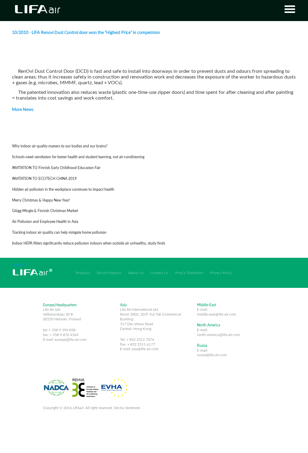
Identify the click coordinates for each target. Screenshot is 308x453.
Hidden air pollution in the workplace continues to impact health (63, 189)
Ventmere (132, 408)
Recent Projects (109, 273)
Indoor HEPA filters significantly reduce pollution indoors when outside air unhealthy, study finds (88, 243)
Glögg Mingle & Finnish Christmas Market (45, 211)
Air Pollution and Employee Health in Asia (45, 221)
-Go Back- (18, 264)
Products (83, 273)
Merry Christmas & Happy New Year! (41, 200)
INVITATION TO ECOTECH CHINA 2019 (44, 178)
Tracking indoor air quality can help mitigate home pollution (59, 232)
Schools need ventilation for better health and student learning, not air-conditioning (78, 157)
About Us (135, 273)
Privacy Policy (221, 273)
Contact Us (159, 273)
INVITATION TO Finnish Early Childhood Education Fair (56, 168)
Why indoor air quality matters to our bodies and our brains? (59, 146)
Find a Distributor (189, 273)
